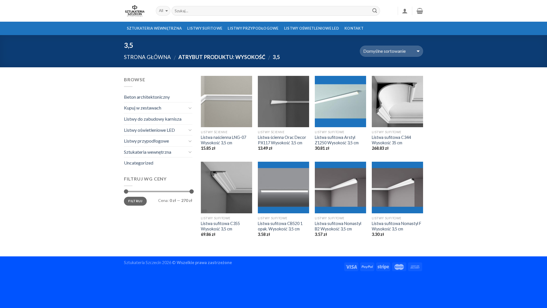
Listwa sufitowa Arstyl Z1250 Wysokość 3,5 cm (337, 140)
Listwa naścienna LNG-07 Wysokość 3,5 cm (223, 140)
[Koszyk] (420, 11)
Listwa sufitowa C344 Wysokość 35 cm (391, 140)
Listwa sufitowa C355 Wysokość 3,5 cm (220, 226)
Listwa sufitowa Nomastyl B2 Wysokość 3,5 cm (338, 226)
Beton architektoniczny (147, 97)
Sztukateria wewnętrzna (154, 28)
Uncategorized (138, 162)
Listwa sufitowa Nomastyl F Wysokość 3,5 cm (396, 226)
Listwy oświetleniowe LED (311, 28)
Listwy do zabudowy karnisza (152, 118)
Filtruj (135, 201)
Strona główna (147, 57)
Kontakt (354, 28)
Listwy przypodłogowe (253, 28)
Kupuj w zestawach (142, 107)
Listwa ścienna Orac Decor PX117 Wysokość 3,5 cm (282, 140)
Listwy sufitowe (204, 28)
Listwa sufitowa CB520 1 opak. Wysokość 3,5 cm (280, 226)
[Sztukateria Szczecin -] (135, 11)
